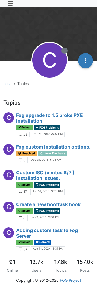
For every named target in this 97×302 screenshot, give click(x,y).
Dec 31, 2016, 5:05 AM (46, 160)
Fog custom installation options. (53, 147)
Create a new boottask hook (48, 204)
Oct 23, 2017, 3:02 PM (48, 134)
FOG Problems (49, 127)
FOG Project (70, 280)
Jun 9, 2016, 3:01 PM (45, 217)
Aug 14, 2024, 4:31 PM (48, 248)
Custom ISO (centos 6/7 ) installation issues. (45, 175)
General (44, 242)
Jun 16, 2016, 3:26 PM (47, 191)
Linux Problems (54, 153)
